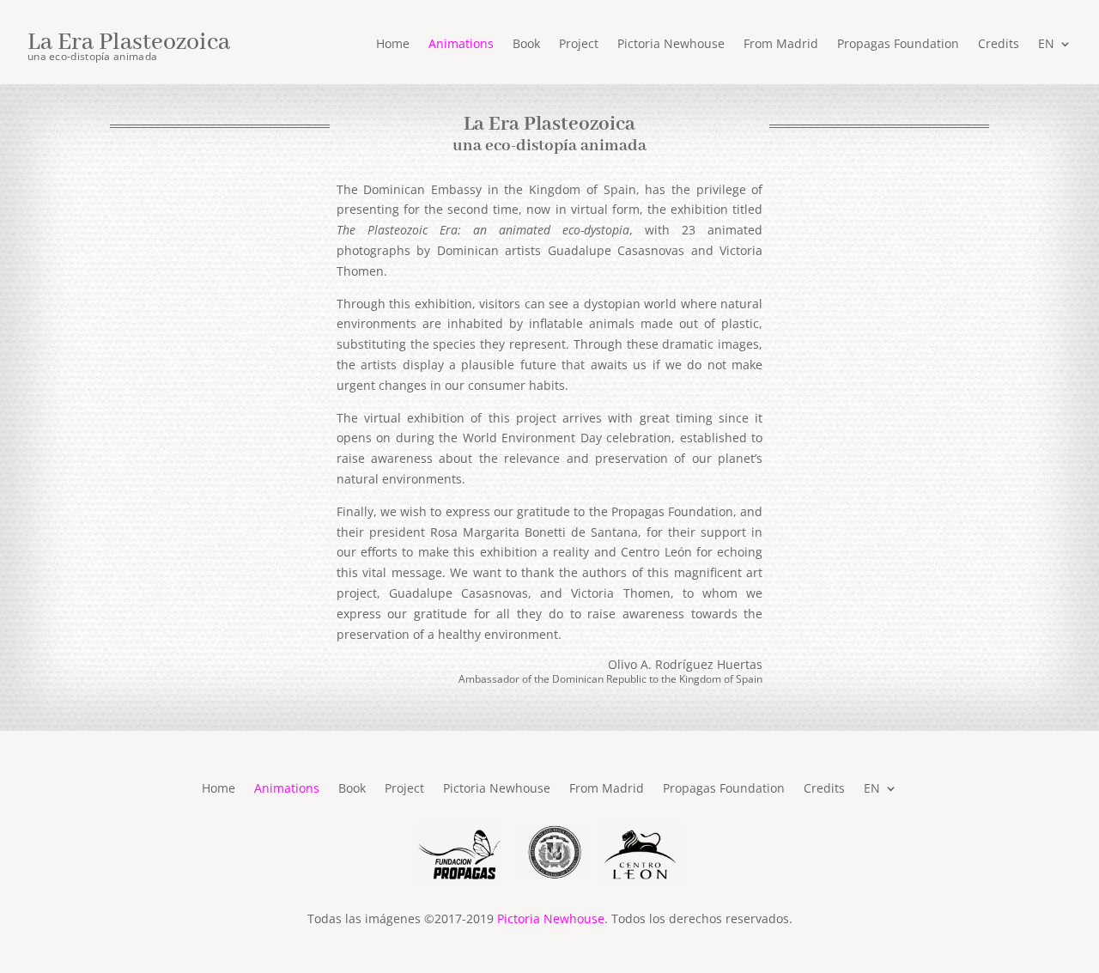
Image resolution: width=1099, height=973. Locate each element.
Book (526, 45)
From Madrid (781, 45)
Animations (461, 45)
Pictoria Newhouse (671, 45)
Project (578, 45)
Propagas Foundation (898, 45)
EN (1046, 45)
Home (393, 45)
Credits (998, 45)
